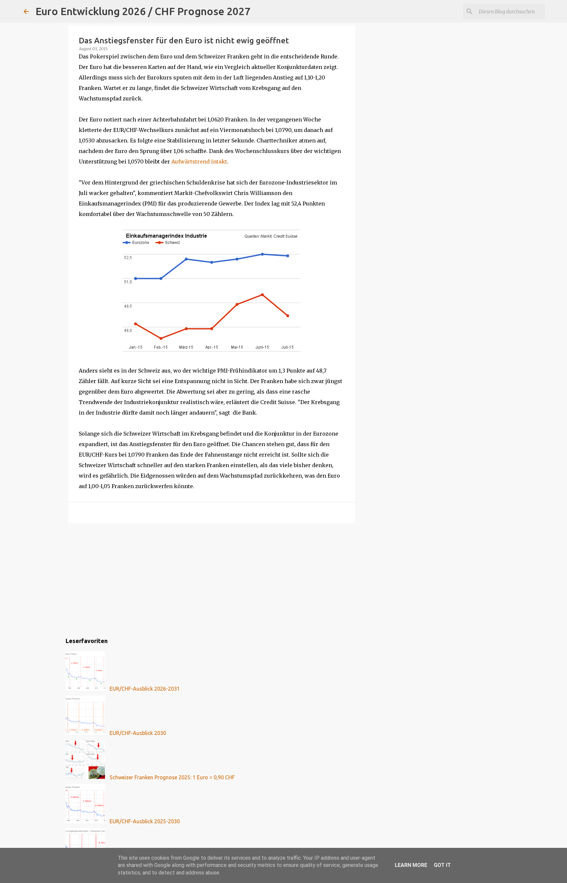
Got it (442, 865)
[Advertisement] (212, 579)
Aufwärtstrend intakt (199, 161)
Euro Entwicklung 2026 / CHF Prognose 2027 (142, 11)
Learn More (411, 865)
